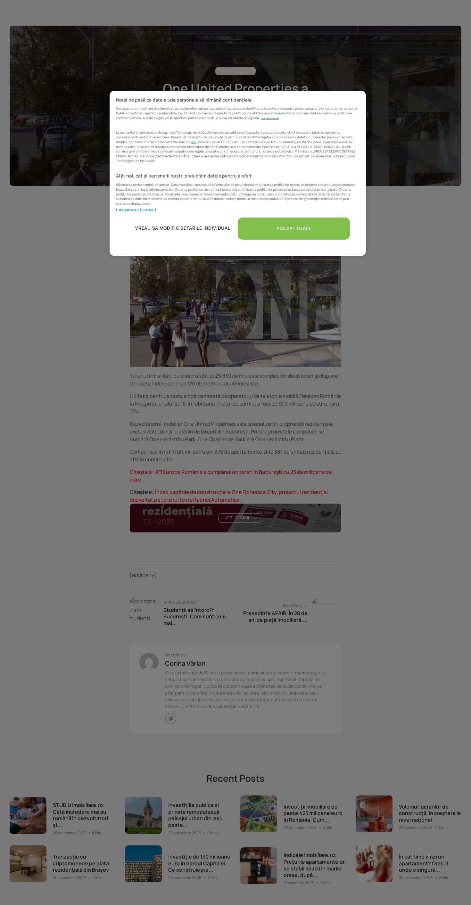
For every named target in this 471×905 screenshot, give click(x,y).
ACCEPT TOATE (294, 228)
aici (193, 142)
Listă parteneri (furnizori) (136, 210)
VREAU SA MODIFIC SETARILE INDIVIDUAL (182, 228)
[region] (238, 173)
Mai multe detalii (270, 118)
